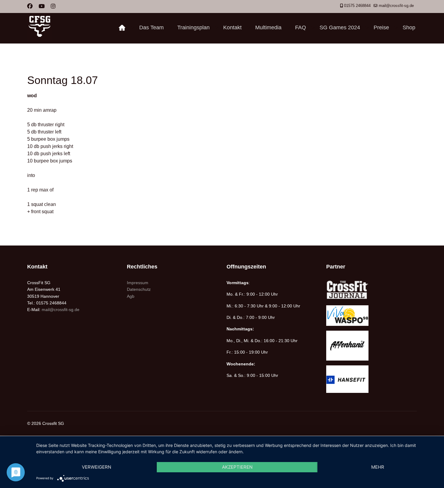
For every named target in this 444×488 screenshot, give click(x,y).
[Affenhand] (371, 346)
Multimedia (268, 27)
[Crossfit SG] (122, 27)
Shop (409, 27)
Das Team (151, 27)
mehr (377, 467)
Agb (130, 296)
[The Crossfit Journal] (371, 290)
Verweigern (96, 467)
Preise (381, 27)
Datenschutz (139, 289)
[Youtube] (42, 6)
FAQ (300, 27)
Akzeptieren (237, 467)
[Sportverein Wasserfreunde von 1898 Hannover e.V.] (371, 315)
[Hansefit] (371, 379)
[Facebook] (30, 6)
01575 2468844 (357, 6)
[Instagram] (53, 6)
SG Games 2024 (340, 27)
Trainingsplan (193, 27)
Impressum (137, 282)
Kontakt (232, 27)
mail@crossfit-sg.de (396, 6)
